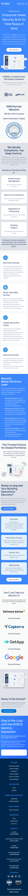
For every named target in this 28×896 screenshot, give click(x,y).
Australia (14, 832)
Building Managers (14, 766)
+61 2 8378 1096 (14, 834)
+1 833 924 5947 (14, 847)
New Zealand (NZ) (14, 865)
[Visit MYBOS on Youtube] (12, 876)
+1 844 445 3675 (14, 841)
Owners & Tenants (14, 776)
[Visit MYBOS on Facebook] (16, 876)
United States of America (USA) (14, 839)
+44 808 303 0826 (14, 854)
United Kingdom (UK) (14, 852)
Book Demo (21, 3)
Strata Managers (14, 779)
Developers (14, 771)
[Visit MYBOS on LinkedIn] (9, 876)
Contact (14, 829)
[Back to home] (5, 3)
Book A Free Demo (9, 508)
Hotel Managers (14, 774)
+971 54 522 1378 (14, 861)
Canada (14, 845)
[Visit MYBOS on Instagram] (19, 876)
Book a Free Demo (14, 49)
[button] (26, 3)
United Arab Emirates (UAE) (14, 859)
